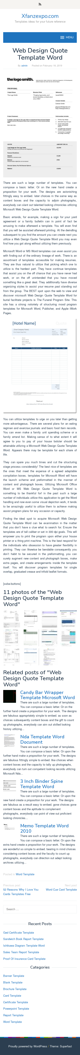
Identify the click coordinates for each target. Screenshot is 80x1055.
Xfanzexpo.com (40, 16)
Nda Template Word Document (42, 739)
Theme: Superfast (61, 1046)
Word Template (25, 874)
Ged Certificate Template (18, 932)
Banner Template (13, 976)
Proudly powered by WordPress (27, 1046)
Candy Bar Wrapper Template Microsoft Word (47, 695)
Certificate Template (15, 1002)
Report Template (13, 1015)
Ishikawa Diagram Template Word (24, 945)
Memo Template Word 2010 (44, 828)
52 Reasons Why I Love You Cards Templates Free (20, 889)
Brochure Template (14, 989)
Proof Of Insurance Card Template (24, 959)
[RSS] (40, 4)
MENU (70, 37)
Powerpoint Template (16, 1008)
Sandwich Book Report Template (23, 939)
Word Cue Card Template (61, 887)
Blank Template (12, 982)
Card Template (12, 995)
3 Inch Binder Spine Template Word (41, 784)
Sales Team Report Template (21, 952)
